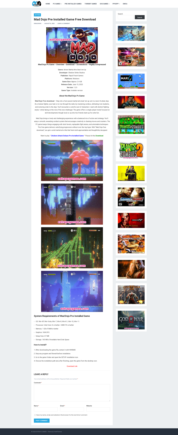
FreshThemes (58, 431)
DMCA (125, 4)
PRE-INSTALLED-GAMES (73, 4)
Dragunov (37, 23)
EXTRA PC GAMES (41, 431)
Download (99, 136)
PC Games (56, 4)
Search (120, 14)
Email (62, 406)
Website (89, 406)
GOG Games (104, 4)
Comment (38, 383)
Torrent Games (91, 4)
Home (48, 4)
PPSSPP (116, 4)
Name (36, 406)
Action (37, 15)
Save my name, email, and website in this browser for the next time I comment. (62, 415)
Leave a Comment (63, 23)
